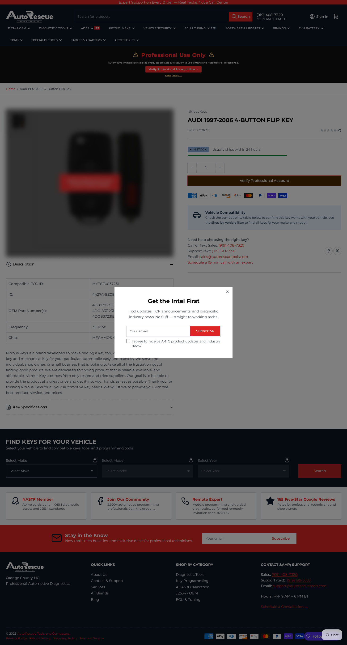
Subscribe (205, 331)
